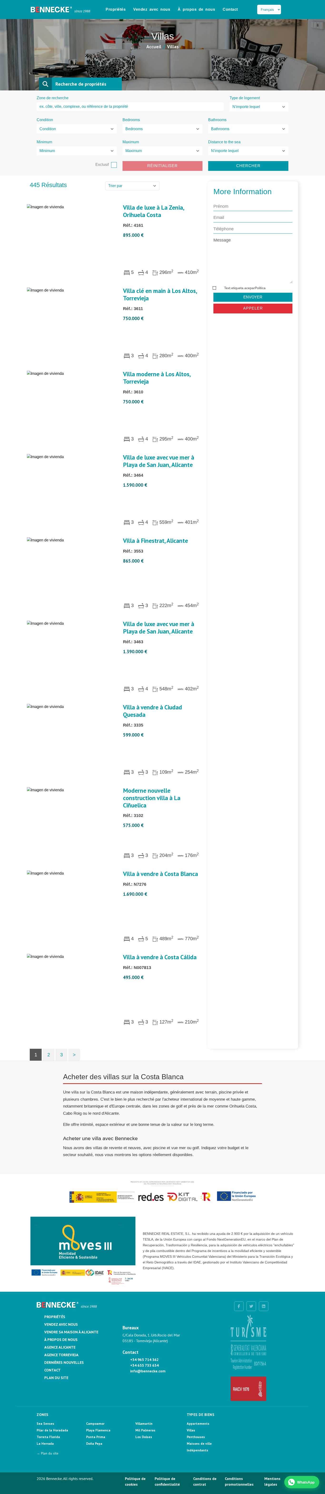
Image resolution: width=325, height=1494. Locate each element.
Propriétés (116, 9)
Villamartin (144, 1423)
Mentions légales (272, 1481)
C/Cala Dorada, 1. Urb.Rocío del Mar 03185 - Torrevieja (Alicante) (151, 1338)
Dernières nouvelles (64, 1362)
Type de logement (245, 98)
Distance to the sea (224, 142)
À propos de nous (196, 9)
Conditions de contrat (205, 1481)
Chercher (248, 166)
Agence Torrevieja (61, 1354)
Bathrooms (217, 120)
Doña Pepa (94, 1443)
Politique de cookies (135, 1481)
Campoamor (95, 1423)
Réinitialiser (162, 166)
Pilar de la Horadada (52, 1430)
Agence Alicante (59, 1347)
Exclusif (102, 165)
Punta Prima (95, 1437)
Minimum (44, 142)
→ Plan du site (47, 1453)
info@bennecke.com (148, 1371)
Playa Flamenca (98, 1430)
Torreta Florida (48, 1437)
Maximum (131, 142)
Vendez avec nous (151, 9)
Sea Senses (45, 1423)
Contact (230, 9)
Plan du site (56, 1377)
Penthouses (196, 1437)
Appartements (198, 1423)
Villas (191, 1430)
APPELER (253, 308)
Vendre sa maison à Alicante (71, 1332)
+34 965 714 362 (144, 1359)
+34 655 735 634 (144, 1365)
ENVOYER (252, 297)
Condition (45, 120)
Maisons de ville (199, 1443)
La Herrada (45, 1443)
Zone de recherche (53, 98)
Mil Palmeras (145, 1430)
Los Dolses (143, 1437)
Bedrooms (131, 120)
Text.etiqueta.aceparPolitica (245, 288)
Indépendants (197, 1450)
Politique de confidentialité (167, 1481)
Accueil (153, 47)
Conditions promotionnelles (239, 1481)
